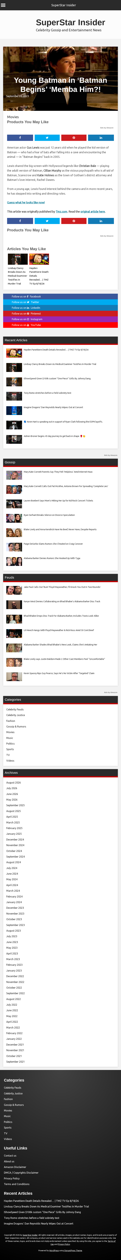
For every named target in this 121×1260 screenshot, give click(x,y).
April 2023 (12, 953)
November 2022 (15, 982)
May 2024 (11, 879)
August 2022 (13, 999)
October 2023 (14, 919)
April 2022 (12, 1021)
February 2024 (14, 896)
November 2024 (15, 845)
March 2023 (13, 959)
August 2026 (13, 782)
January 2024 (14, 902)
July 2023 (11, 936)
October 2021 (14, 1056)
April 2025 (12, 816)
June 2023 (12, 942)
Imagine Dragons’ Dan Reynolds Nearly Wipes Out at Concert (38, 1223)
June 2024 (12, 873)
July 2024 (11, 868)
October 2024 (14, 851)
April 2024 (12, 885)
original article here (93, 211)
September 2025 (15, 805)
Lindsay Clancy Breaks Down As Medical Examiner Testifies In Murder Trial (17, 276)
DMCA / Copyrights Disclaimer (21, 1172)
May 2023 (11, 947)
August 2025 (13, 811)
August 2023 (13, 930)
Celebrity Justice (15, 715)
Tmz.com (61, 211)
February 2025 (14, 828)
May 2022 (11, 1016)
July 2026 (11, 788)
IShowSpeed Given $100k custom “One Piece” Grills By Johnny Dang (42, 1212)
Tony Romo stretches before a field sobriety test (31, 1217)
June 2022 (12, 1010)
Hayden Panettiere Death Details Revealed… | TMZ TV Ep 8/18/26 (41, 1200)
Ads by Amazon (106, 128)
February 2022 (14, 1033)
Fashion (10, 720)
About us (9, 1161)
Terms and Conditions (16, 1184)
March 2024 (13, 890)
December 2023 (15, 907)
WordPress (54, 1251)
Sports (10, 749)
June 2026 (12, 794)
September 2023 (15, 925)
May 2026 (11, 799)
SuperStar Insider (63, 5)
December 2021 (15, 1044)
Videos (10, 760)
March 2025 (13, 822)
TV (8, 755)
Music (9, 738)
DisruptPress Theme (73, 1251)
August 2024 (13, 862)
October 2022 (14, 987)
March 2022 (13, 1027)
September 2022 (15, 993)
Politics (10, 743)
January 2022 (14, 1038)
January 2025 (14, 833)
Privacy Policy (12, 1178)
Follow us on (26, 296)
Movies (13, 117)
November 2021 (15, 1050)
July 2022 (11, 1004)
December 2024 (15, 839)
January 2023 (14, 970)
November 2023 (15, 913)
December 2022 (15, 976)
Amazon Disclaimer (15, 1167)
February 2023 (14, 964)
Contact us (10, 1155)
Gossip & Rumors (16, 726)
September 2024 (15, 856)
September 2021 (15, 1061)
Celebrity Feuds (15, 709)
